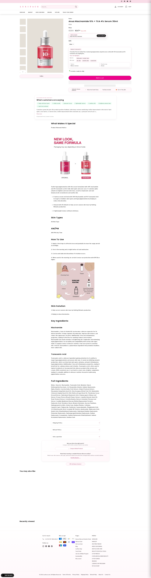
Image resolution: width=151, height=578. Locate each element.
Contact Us (107, 574)
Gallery (41, 76)
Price (70, 28)
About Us (101, 574)
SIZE (70, 41)
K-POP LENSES (96, 558)
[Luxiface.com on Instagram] (43, 546)
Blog (77, 546)
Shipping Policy (57, 423)
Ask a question (57, 436)
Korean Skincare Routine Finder (83, 539)
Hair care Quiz (79, 544)
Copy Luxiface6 (101, 35)
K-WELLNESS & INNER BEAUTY (100, 556)
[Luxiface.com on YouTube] (49, 546)
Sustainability (79, 556)
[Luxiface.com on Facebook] (46, 546)
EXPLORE (57, 12)
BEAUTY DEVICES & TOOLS (99, 551)
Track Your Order (68, 12)
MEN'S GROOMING (97, 546)
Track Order (78, 551)
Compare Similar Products (76, 448)
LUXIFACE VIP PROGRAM (98, 563)
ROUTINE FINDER (96, 544)
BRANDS (50, 12)
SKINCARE (22, 12)
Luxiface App (79, 548)
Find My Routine (75, 457)
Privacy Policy (75, 574)
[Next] (23, 71)
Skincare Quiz (79, 541)
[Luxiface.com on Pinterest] (52, 546)
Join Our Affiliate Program (82, 553)
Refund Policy (57, 429)
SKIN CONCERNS (40, 12)
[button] (100, 82)
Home (70, 18)
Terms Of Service (67, 574)
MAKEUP (30, 12)
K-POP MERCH (96, 553)
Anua (70, 24)
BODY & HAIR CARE (97, 548)
